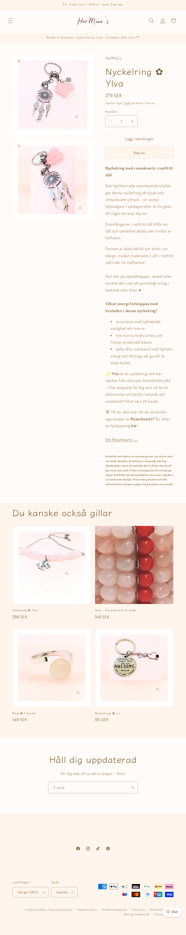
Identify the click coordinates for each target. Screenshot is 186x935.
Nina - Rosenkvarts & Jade (115, 610)
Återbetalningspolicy (114, 909)
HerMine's (41, 909)
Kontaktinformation (162, 909)
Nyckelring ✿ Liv (107, 713)
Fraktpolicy (138, 909)
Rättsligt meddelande (137, 914)
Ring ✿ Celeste (24, 713)
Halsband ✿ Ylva (25, 610)
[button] (10, 20)
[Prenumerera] (132, 788)
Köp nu (139, 152)
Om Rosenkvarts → (121, 439)
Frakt (127, 103)
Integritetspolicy (87, 909)
